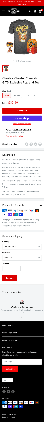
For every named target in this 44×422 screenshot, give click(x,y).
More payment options (22, 124)
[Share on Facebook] (26, 144)
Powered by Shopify (9, 417)
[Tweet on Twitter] (35, 144)
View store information (14, 136)
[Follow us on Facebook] (4, 391)
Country (5, 241)
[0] (39, 11)
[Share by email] (40, 144)
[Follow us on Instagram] (13, 391)
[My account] (35, 11)
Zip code (5, 263)
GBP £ (6, 380)
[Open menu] (3, 11)
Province (6, 252)
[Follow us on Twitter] (8, 391)
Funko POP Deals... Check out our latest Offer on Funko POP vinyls (22, 3)
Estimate (9, 278)
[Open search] (30, 11)
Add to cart (22, 111)
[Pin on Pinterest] (31, 144)
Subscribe (10, 369)
